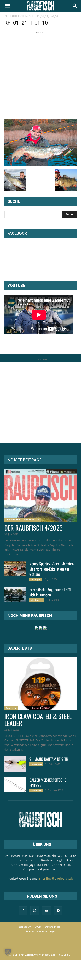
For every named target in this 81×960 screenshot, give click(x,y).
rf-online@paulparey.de (56, 878)
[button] (7, 6)
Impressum (24, 926)
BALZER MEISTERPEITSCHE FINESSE (47, 782)
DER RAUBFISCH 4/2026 (33, 528)
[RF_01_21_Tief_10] (40, 165)
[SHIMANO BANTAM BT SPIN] (15, 764)
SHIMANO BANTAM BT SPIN (48, 759)
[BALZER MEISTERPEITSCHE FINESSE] (15, 784)
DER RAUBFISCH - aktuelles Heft (22, 519)
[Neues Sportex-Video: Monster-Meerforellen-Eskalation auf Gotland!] (15, 568)
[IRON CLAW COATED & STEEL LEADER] (40, 683)
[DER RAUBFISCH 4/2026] (40, 495)
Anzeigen (35, 579)
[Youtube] (58, 910)
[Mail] (46, 910)
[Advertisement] (40, 75)
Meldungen (36, 599)
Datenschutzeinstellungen (40, 931)
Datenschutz (52, 926)
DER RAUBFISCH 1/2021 (18, 16)
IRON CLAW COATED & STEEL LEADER (38, 719)
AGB (38, 926)
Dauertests (11, 707)
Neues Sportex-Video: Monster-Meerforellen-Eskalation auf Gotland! (52, 569)
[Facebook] (23, 910)
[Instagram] (34, 910)
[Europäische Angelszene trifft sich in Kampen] (15, 594)
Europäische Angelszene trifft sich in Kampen (50, 592)
